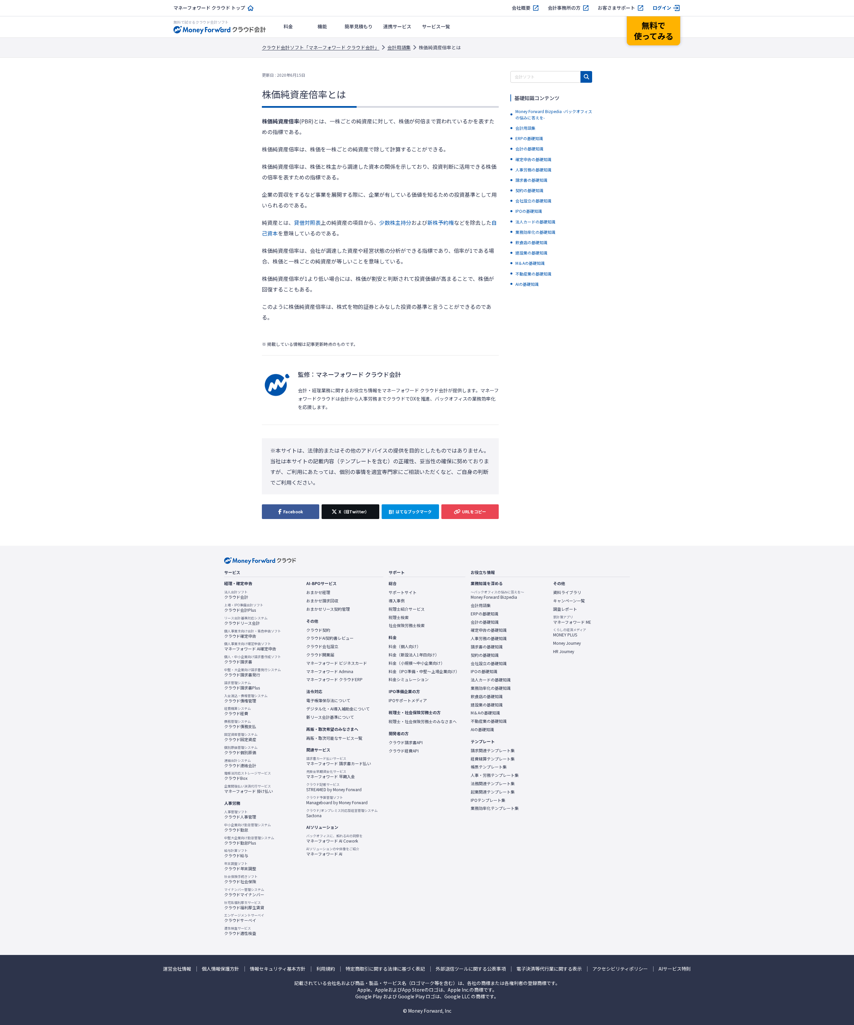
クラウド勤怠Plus (249, 841)
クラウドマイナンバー (244, 892)
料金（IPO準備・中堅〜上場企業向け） (424, 671)
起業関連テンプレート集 (493, 792)
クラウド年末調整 (240, 866)
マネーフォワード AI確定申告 (250, 646)
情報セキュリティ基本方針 (278, 969)
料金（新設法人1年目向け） (414, 654)
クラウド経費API (404, 750)
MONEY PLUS (569, 632)
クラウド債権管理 (246, 698)
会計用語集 (399, 47)
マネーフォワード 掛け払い (248, 789)
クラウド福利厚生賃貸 (244, 905)
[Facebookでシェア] (290, 511)
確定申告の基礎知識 (489, 630)
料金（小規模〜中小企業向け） (417, 663)
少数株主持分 (395, 222)
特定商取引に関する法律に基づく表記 (385, 969)
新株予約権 (440, 222)
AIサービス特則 (675, 969)
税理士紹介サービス (407, 609)
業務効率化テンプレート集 (495, 808)
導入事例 (397, 600)
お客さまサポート (616, 8)
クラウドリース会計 (246, 621)
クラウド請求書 (252, 659)
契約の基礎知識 (485, 655)
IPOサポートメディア (408, 700)
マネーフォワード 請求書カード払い (338, 761)
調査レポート (565, 609)
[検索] (586, 77)
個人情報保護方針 (220, 969)
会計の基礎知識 (485, 622)
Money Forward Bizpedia (497, 595)
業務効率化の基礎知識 (491, 688)
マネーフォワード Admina (329, 671)
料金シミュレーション (409, 679)
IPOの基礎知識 (484, 671)
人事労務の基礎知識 (489, 638)
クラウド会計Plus (243, 608)
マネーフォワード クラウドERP (334, 679)
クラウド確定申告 (252, 634)
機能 (322, 26)
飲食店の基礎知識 (487, 696)
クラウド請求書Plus (242, 685)
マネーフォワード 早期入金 (330, 774)
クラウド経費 (237, 711)
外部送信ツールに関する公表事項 (471, 969)
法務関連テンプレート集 (493, 783)
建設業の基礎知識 (487, 704)
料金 (288, 26)
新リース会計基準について (330, 717)
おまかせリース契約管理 (328, 609)
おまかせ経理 (318, 592)
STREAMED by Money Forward (334, 787)
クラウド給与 (236, 853)
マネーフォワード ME (572, 620)
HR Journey (563, 651)
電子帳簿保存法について (328, 700)
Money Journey (567, 643)
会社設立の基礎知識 (489, 663)
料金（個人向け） (405, 646)
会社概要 (521, 8)
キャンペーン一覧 (569, 600)
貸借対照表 (307, 222)
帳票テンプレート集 (489, 767)
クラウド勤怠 (247, 828)
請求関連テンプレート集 (493, 750)
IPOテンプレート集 (488, 800)
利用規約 (325, 969)
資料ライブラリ (567, 592)
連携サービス (397, 26)
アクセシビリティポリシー (620, 969)
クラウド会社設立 (322, 646)
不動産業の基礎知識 (489, 721)
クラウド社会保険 (241, 879)
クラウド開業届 (320, 654)
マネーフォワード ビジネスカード (336, 663)
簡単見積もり (359, 26)
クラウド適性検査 (240, 931)
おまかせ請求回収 (322, 600)
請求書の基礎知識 (487, 646)
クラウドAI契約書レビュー (330, 638)
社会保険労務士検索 (407, 625)
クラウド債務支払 (240, 724)
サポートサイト (403, 592)
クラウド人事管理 (240, 815)
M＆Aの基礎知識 (485, 712)
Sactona (342, 813)
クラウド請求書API (406, 742)
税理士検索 (399, 617)
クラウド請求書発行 (252, 672)
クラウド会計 (236, 595)
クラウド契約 (318, 630)
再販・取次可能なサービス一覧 (334, 738)
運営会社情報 (177, 969)
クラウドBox (247, 776)
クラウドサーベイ (244, 918)
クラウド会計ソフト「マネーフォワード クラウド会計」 (320, 47)
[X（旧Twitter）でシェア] (350, 511)
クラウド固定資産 (241, 737)
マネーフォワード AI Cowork (334, 839)
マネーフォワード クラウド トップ (209, 8)
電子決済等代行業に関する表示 (549, 969)
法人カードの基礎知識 (491, 679)
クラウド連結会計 (240, 763)
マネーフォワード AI (332, 852)
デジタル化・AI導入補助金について (338, 708)
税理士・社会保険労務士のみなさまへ (423, 721)
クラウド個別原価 (241, 750)
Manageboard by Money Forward (337, 800)
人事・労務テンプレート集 (495, 775)
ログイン (662, 8)
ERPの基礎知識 (484, 613)
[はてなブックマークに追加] (410, 511)
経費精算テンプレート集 (493, 758)
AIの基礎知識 (482, 729)
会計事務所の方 (564, 8)
